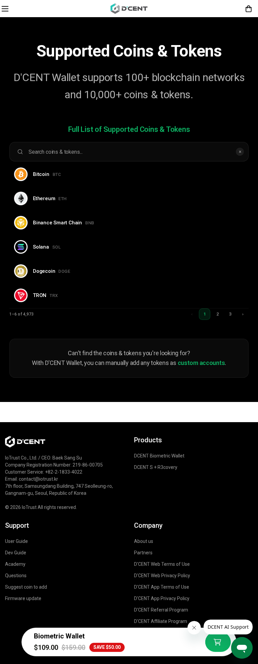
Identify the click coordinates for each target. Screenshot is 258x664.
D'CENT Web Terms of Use (162, 564)
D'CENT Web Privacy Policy (162, 575)
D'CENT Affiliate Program (160, 621)
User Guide (16, 541)
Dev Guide (15, 552)
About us (143, 541)
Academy (15, 564)
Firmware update (23, 598)
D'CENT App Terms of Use (161, 587)
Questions (16, 575)
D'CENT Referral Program (161, 610)
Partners (143, 552)
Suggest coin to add (26, 587)
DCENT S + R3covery (155, 467)
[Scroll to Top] (245, 606)
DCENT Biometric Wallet (159, 455)
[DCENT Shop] (129, 8)
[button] (248, 8)
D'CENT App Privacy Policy (161, 598)
